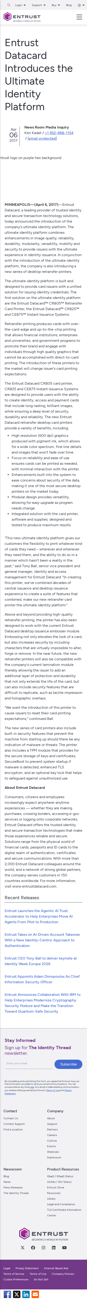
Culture (52, 1140)
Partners (52, 1129)
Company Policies (63, 1273)
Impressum (54, 1157)
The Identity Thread (16, 1193)
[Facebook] (33, 1247)
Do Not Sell (41, 1279)
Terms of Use (53, 1090)
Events (51, 1146)
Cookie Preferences (16, 1279)
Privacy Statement (27, 1268)
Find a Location (13, 1129)
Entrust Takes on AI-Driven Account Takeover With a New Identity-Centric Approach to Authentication (42, 940)
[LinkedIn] (53, 1247)
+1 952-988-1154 (59, 133)
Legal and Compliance (61, 1204)
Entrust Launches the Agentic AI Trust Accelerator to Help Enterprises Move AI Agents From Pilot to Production (39, 916)
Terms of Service (13, 1273)
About (51, 1118)
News (7, 1182)
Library (51, 1198)
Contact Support (14, 1124)
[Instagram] (43, 1247)
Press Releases (13, 1187)
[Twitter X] (22, 1247)
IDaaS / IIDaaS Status (60, 1176)
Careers (52, 1135)
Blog (69, 5)
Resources (54, 1193)
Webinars (53, 1151)
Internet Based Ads (56, 1268)
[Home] (22, 17)
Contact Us (10, 1118)
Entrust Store (55, 1187)
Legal (6, 1268)
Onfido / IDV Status (59, 1182)
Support (52, 1124)
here (32, 1087)
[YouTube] (64, 1247)
